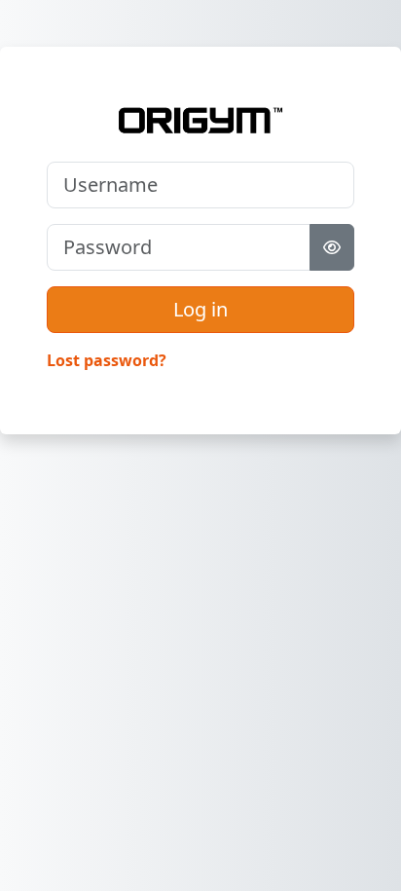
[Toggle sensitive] (332, 247)
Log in (200, 309)
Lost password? (106, 360)
